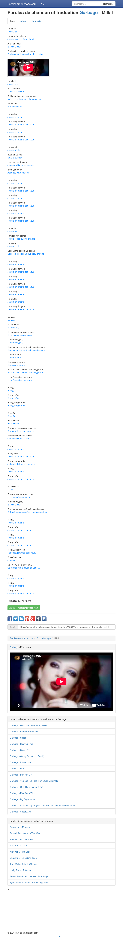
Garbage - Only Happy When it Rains (27, 786)
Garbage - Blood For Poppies (24, 731)
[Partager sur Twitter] (15, 618)
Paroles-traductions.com (22, 4)
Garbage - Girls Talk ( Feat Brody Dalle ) (29, 725)
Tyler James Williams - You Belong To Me (29, 882)
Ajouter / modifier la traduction (23, 607)
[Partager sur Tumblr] (38, 618)
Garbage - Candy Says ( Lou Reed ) (27, 756)
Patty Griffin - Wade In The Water (25, 833)
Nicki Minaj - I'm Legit (20, 851)
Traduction (37, 20)
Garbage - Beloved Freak (22, 743)
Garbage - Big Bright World (23, 799)
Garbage (89, 12)
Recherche (108, 3)
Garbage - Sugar (18, 737)
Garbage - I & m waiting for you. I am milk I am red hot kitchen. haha (42, 805)
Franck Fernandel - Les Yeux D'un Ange (29, 876)
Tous (12, 20)
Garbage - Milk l (17, 768)
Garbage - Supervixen (20, 811)
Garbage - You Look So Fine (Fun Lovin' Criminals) (34, 780)
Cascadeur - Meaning (20, 827)
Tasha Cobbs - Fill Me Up (22, 839)
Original (23, 20)
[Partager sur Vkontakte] (44, 618)
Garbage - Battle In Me (21, 774)
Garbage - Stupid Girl (20, 749)
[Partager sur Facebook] (10, 618)
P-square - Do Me (18, 845)
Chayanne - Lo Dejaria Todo (23, 857)
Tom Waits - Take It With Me (23, 864)
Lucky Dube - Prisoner (20, 870)
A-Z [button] (42, 3)
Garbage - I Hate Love (20, 762)
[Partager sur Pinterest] (27, 618)
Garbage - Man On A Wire (22, 793)
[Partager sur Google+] (32, 618)
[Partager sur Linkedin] (21, 618)
